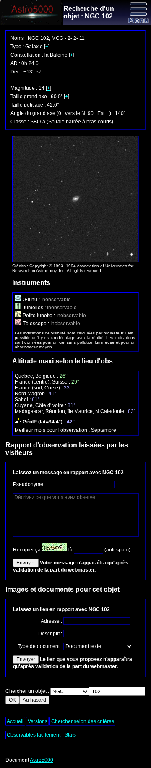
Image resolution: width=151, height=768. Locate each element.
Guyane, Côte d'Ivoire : (41, 405)
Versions (37, 721)
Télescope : (35, 324)
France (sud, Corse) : (39, 388)
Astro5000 (41, 760)
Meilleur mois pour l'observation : (53, 430)
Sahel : (23, 399)
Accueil (15, 721)
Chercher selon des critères (82, 721)
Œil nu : (31, 300)
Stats (70, 735)
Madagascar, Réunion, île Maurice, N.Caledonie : (71, 411)
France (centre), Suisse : (43, 382)
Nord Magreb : (32, 394)
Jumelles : (34, 308)
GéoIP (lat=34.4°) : (44, 422)
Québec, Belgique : (37, 376)
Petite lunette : (38, 316)
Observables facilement (33, 735)
